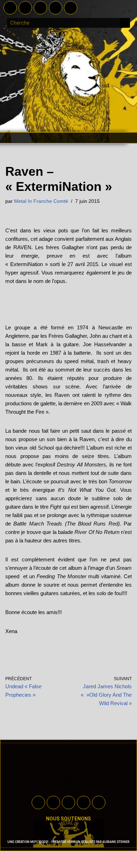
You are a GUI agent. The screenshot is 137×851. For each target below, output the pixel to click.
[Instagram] (55, 7)
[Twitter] (25, 7)
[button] (68, 138)
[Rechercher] (125, 23)
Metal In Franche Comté (41, 201)
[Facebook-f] (10, 7)
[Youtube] (40, 7)
